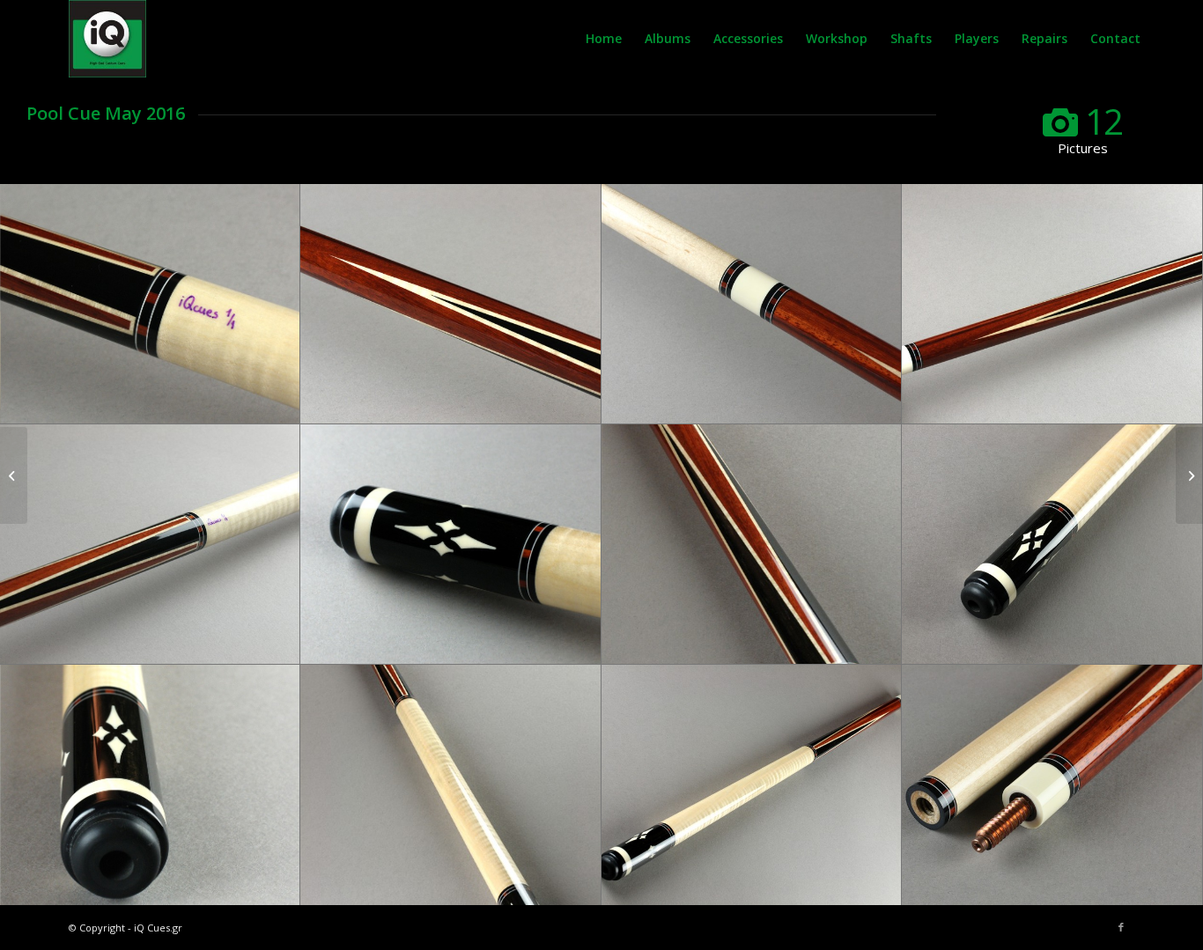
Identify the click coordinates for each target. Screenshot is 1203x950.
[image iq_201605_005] (450, 304)
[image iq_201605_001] (450, 544)
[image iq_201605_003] (1052, 304)
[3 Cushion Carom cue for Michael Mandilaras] (13, 475)
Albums (667, 38)
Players (977, 38)
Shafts (911, 38)
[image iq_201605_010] (150, 785)
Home (604, 38)
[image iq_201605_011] (1052, 544)
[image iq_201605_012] (752, 544)
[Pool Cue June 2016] (1189, 475)
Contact (1115, 38)
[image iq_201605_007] (1052, 785)
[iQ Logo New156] (107, 38)
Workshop (836, 38)
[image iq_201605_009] (450, 785)
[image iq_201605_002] (150, 544)
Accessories (748, 38)
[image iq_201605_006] (150, 304)
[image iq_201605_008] (752, 785)
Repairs (1044, 38)
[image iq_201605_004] (752, 304)
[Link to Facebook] (1121, 927)
